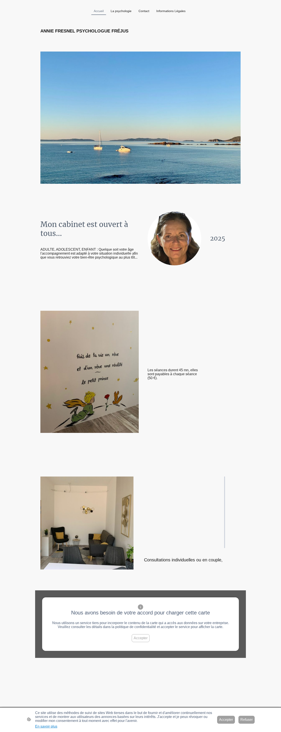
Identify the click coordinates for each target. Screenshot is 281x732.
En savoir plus (46, 726)
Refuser (246, 719)
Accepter (141, 638)
